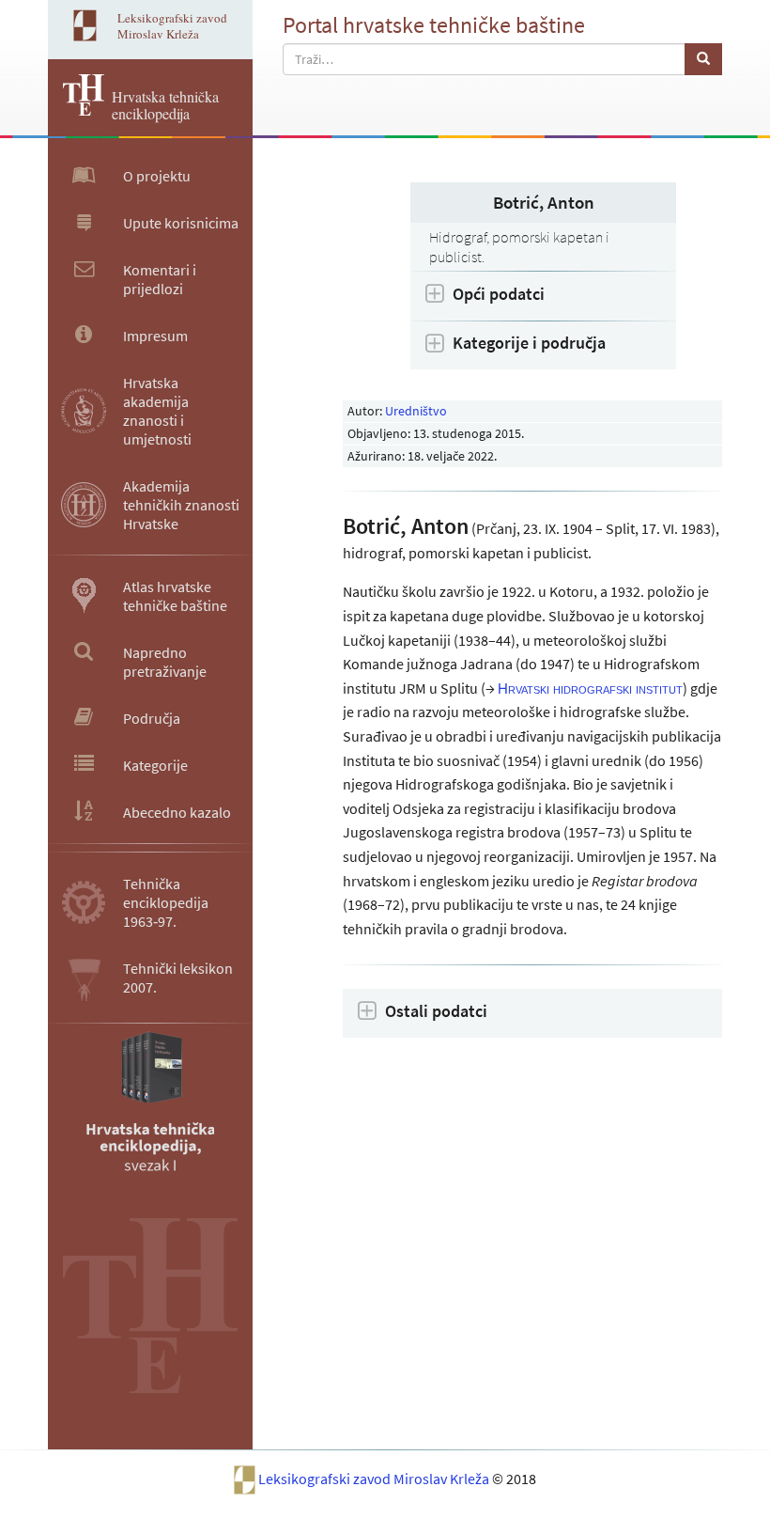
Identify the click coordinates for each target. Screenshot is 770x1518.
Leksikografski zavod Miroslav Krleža (375, 1478)
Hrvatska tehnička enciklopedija (165, 104)
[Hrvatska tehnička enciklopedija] (76, 110)
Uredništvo (416, 410)
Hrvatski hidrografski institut (590, 688)
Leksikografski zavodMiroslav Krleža (172, 25)
